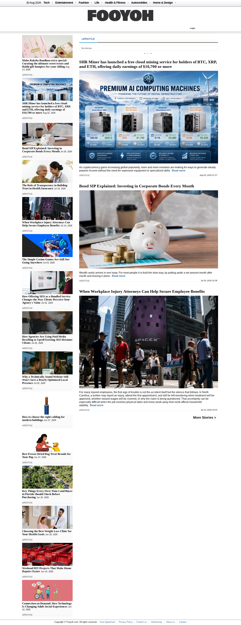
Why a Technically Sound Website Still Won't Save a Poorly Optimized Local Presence (45, 380)
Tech (46, 2)
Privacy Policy (126, 622)
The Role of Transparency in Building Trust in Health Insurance (44, 187)
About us (170, 622)
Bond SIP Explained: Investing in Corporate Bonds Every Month (42, 150)
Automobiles (139, 2)
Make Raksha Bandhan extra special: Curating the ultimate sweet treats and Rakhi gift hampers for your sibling (45, 63)
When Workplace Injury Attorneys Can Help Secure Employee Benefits (46, 224)
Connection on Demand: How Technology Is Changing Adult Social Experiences (47, 605)
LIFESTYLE (27, 75)
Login (192, 28)
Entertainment (64, 2)
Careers (183, 622)
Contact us (141, 622)
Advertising (156, 622)
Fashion (84, 2)
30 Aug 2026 (33, 2)
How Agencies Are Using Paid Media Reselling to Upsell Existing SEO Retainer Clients (47, 339)
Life (97, 2)
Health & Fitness (115, 2)
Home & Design (163, 2)
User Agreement (107, 622)
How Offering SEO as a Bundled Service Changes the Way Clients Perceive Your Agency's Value (46, 299)
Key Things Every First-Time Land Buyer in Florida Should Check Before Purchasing (47, 494)
